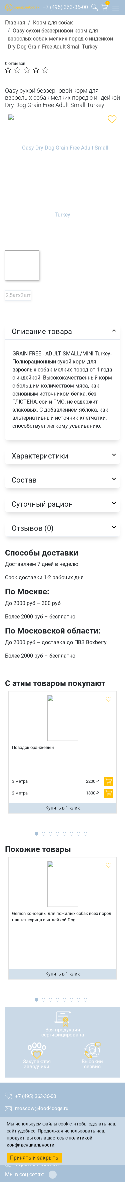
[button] (104, 8)
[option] (62, 177)
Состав (24, 480)
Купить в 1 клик (62, 808)
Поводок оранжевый (33, 747)
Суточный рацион (42, 504)
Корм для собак (53, 22)
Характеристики (40, 455)
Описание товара (42, 331)
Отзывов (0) (33, 528)
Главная (15, 22)
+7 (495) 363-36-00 (65, 7)
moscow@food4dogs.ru (41, 1108)
